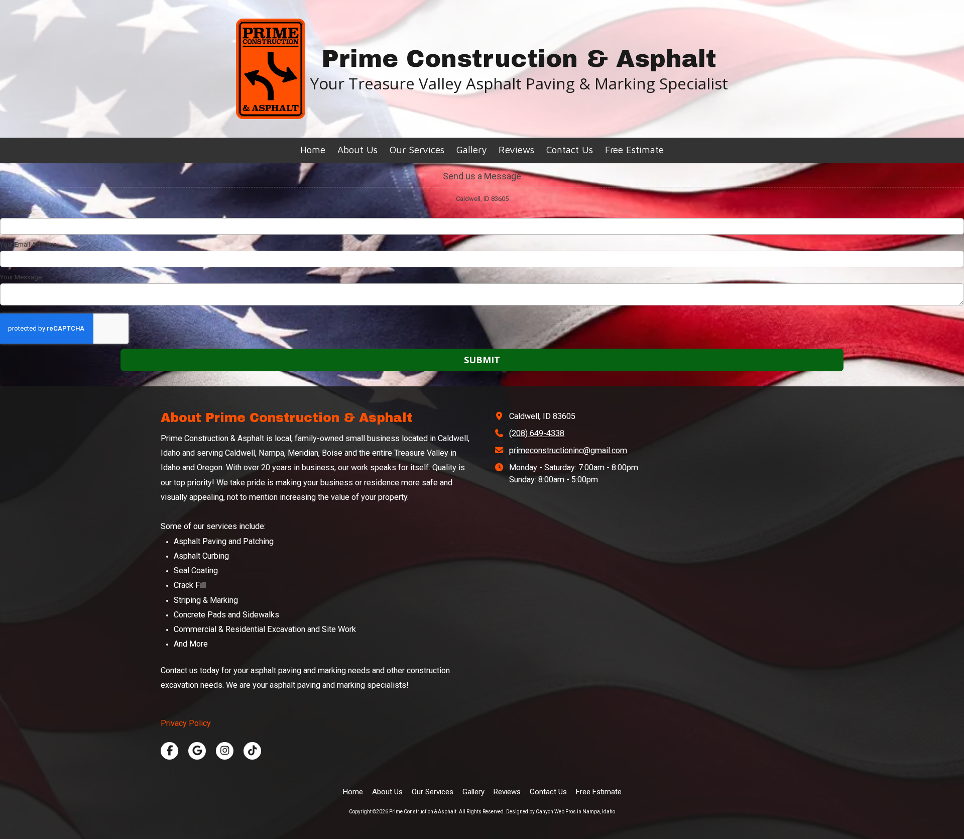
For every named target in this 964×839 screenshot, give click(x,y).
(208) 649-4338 (536, 433)
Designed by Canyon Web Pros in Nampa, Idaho (560, 811)
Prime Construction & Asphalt (518, 59)
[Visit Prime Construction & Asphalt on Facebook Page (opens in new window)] (169, 751)
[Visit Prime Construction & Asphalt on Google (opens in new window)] (197, 751)
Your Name (16, 212)
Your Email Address (28, 244)
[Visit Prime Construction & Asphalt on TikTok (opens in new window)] (252, 751)
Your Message (21, 277)
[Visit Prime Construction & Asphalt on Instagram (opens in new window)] (224, 751)
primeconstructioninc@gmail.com (568, 450)
